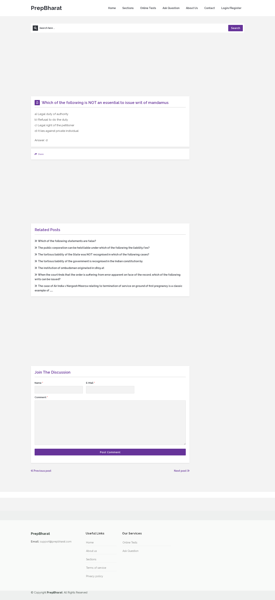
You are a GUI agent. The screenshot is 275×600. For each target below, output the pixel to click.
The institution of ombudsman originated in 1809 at (71, 267)
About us (91, 551)
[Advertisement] (137, 64)
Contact (209, 8)
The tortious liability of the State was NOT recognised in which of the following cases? (93, 254)
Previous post (42, 470)
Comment (41, 397)
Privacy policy (94, 576)
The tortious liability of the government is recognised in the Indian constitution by (90, 261)
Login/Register (231, 8)
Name (39, 382)
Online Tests (148, 8)
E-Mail (90, 382)
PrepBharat (46, 8)
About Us (192, 8)
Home (112, 8)
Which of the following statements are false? (67, 241)
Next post (180, 470)
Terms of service (96, 567)
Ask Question (171, 8)
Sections (128, 8)
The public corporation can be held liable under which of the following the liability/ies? (93, 247)
